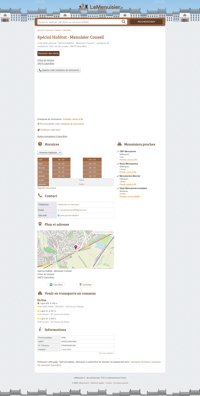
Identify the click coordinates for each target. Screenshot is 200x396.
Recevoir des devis (48, 53)
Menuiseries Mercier (130, 176)
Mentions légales (97, 383)
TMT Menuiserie (128, 151)
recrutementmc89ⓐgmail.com (73, 210)
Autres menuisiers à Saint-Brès (52, 136)
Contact (109, 383)
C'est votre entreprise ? (106, 353)
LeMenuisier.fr (100, 9)
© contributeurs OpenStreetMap (103, 232)
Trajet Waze (58, 285)
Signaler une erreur (46, 188)
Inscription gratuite (121, 383)
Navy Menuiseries (129, 164)
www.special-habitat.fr (69, 215)
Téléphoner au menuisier (68, 205)
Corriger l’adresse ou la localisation (102, 268)
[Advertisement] (100, 96)
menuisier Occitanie (140, 362)
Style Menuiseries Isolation (133, 188)
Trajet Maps (87, 285)
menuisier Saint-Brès (51, 365)
